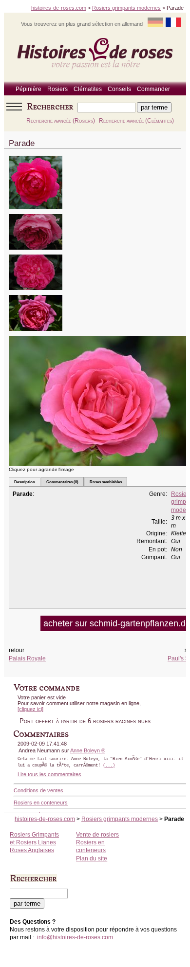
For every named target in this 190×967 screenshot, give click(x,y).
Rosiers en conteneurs (41, 802)
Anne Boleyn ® (87, 750)
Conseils (119, 89)
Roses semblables (106, 481)
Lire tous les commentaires (49, 774)
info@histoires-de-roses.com (75, 937)
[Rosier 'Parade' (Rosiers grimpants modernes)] (35, 212)
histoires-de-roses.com (58, 8)
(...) (109, 765)
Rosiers (57, 89)
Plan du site (91, 858)
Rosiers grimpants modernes (126, 8)
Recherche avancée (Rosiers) (60, 120)
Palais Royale (27, 658)
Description (24, 481)
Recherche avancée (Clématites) (136, 120)
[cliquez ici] (30, 709)
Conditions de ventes (38, 790)
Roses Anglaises (32, 850)
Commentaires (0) (62, 481)
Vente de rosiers (97, 834)
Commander (153, 89)
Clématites (88, 89)
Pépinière (28, 89)
